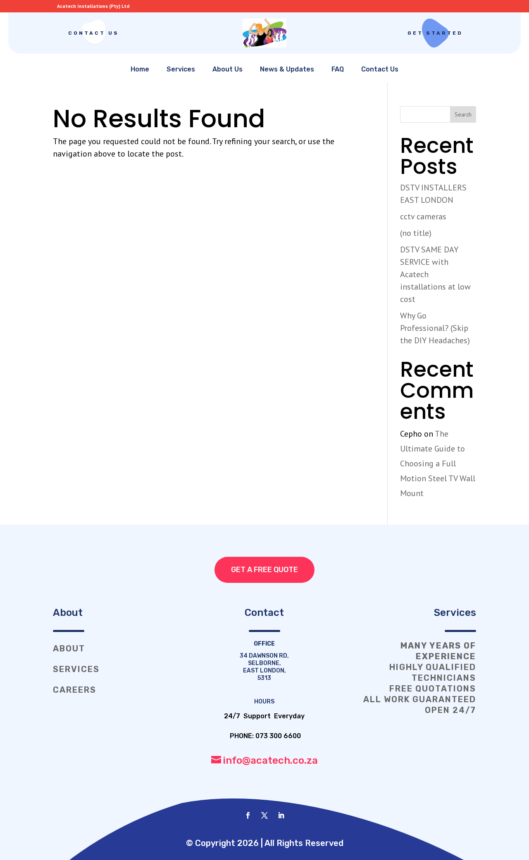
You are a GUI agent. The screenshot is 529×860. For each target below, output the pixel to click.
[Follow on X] (264, 815)
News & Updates (287, 69)
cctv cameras (423, 216)
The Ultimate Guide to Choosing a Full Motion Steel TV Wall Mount (437, 463)
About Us (227, 69)
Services (181, 69)
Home (140, 69)
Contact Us (93, 33)
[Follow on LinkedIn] (281, 815)
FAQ (337, 69)
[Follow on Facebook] (248, 815)
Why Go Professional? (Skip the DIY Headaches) (435, 328)
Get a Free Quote (264, 569)
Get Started (435, 33)
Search (463, 114)
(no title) (415, 233)
